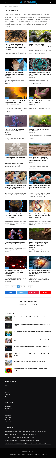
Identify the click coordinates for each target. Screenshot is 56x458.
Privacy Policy (37, 454)
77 (15, 286)
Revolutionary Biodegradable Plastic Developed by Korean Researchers (15, 158)
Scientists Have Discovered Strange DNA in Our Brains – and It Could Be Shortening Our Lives (39, 215)
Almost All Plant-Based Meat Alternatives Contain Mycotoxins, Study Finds (31, 339)
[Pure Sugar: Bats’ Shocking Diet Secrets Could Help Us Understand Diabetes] (16, 64)
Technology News (9, 421)
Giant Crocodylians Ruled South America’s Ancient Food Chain (29, 316)
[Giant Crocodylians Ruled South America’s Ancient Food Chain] (8, 318)
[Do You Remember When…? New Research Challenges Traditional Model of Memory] (16, 206)
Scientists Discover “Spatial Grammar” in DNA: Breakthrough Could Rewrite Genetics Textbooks (40, 272)
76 (12, 286)
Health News (8, 413)
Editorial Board (30, 454)
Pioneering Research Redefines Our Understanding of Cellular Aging (15, 243)
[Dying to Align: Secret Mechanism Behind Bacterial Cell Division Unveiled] (16, 121)
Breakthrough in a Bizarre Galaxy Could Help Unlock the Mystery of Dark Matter (32, 324)
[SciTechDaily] (28, 2)
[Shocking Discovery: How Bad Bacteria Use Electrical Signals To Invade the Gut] (16, 262)
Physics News (8, 415)
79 (21, 286)
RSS (5, 396)
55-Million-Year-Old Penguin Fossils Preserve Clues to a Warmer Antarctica (22, 440)
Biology (6, 41)
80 (24, 286)
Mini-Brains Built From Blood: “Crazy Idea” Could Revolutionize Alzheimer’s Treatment (40, 187)
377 (29, 286)
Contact (23, 454)
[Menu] (5, 2)
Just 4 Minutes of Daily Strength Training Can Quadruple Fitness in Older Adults (32, 332)
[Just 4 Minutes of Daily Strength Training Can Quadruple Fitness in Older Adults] (8, 333)
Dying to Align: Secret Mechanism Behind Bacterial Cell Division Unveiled (14, 130)
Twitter (6, 388)
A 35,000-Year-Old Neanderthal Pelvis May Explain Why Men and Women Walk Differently (25, 443)
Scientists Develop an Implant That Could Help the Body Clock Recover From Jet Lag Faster (25, 431)
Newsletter (7, 394)
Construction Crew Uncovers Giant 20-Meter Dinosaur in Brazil (30, 361)
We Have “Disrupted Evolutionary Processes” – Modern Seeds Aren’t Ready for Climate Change (39, 243)
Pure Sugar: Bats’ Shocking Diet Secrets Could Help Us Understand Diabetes (14, 74)
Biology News (8, 406)
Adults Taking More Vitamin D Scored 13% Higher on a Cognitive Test (20, 434)
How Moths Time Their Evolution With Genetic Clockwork (40, 101)
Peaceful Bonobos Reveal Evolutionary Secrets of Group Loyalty (40, 45)
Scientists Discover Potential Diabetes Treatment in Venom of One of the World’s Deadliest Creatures (15, 187)
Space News (7, 419)
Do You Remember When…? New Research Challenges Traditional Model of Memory (14, 215)
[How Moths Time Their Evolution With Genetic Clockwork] (40, 93)
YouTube (7, 390)
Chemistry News (8, 408)
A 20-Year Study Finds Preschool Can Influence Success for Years (19, 437)
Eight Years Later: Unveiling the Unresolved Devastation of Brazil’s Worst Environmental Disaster (39, 159)
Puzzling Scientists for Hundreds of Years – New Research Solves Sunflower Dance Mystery (15, 102)
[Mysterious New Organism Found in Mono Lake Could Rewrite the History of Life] (40, 64)
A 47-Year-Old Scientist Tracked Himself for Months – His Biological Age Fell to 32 (32, 354)
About (18, 454)
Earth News (7, 410)
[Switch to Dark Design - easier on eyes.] (48, 2)
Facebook (7, 385)
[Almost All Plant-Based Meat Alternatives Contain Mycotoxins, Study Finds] (8, 340)
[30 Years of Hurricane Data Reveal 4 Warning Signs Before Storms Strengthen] (8, 370)
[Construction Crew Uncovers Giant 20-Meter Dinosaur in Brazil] (8, 363)
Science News (8, 417)
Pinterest (7, 392)
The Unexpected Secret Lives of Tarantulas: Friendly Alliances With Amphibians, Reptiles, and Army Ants (15, 46)
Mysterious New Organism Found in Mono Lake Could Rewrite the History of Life (40, 74)
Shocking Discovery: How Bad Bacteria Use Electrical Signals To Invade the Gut (14, 272)
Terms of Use (44, 454)
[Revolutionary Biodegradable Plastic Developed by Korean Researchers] (16, 149)
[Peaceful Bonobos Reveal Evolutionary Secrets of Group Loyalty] (40, 36)
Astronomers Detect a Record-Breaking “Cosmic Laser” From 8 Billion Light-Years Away (31, 347)
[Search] (50, 2)
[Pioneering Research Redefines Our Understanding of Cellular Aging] (16, 234)
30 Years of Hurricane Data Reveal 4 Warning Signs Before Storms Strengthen (30, 369)
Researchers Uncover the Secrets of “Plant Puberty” (39, 129)
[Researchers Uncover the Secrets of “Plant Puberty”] (40, 121)
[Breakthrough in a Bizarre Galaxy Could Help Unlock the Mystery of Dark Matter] (8, 326)
